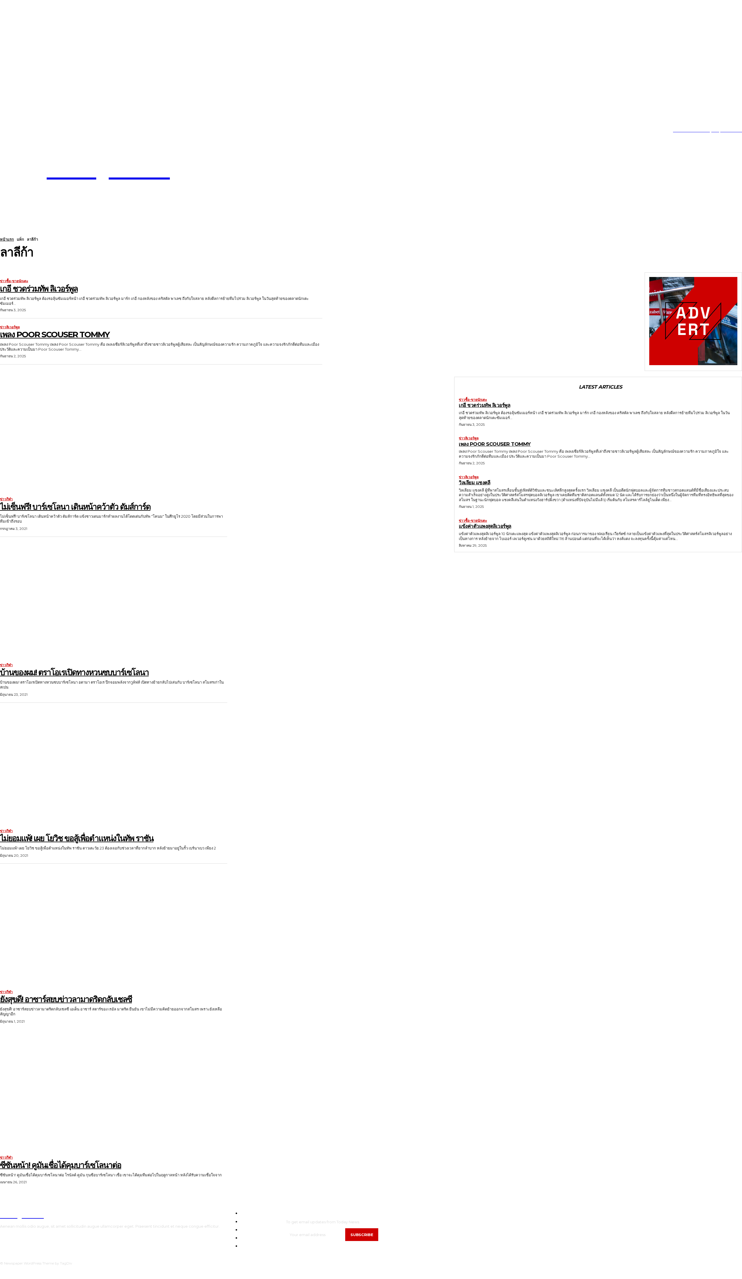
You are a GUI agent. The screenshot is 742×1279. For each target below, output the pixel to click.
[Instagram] (10, 131)
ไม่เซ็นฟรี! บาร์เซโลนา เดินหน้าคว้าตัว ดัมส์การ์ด (75, 507)
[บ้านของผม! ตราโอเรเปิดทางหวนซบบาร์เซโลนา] (113, 599)
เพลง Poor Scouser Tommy (55, 334)
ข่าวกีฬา (6, 499)
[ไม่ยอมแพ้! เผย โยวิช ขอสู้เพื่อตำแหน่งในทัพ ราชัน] (113, 765)
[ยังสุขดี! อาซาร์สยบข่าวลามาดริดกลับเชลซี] (113, 926)
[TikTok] (19, 131)
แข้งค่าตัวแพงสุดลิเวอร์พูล (485, 526)
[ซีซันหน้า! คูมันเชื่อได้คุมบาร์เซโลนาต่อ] (113, 1092)
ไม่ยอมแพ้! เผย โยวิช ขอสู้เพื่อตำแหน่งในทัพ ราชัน (76, 838)
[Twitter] (27, 131)
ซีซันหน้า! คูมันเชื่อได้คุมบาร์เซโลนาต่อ (60, 1165)
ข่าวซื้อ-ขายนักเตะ (14, 281)
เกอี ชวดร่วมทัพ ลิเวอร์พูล (39, 289)
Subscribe (361, 1234)
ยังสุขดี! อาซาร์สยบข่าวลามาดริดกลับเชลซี (66, 999)
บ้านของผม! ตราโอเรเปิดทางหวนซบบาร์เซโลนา (74, 672)
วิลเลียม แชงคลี (474, 482)
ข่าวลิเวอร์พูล (10, 327)
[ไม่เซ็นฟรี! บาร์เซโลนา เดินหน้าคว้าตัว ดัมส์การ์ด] (113, 433)
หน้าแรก (7, 239)
